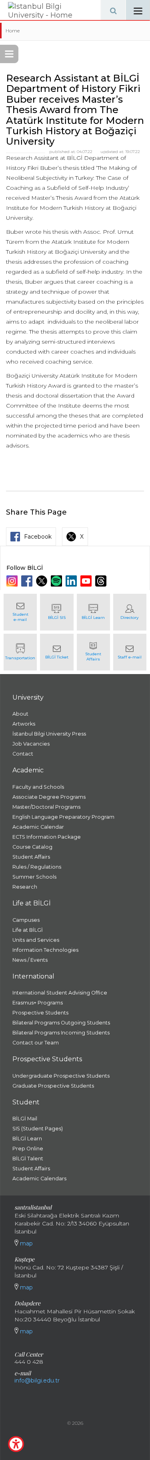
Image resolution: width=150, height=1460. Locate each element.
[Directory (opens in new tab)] (129, 612)
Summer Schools (34, 877)
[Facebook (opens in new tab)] (27, 581)
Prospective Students (40, 1013)
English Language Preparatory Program (63, 817)
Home (13, 31)
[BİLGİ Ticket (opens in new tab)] (56, 652)
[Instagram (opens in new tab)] (13, 581)
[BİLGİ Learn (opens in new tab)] (93, 612)
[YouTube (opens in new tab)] (87, 581)
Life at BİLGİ (27, 930)
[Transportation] (20, 652)
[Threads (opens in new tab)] (101, 581)
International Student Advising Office (59, 993)
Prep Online (27, 1149)
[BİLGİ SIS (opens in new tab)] (56, 612)
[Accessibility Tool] (16, 1444)
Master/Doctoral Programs (46, 807)
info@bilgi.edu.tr (37, 1380)
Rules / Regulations (36, 867)
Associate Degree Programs (49, 797)
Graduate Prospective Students (53, 1086)
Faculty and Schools (38, 787)
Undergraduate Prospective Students (61, 1076)
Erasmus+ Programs (37, 1003)
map (25, 1243)
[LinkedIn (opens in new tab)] (72, 581)
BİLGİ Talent (27, 1159)
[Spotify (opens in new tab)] (57, 581)
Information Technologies (45, 950)
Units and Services (35, 940)
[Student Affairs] (93, 652)
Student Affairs (31, 857)
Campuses (26, 920)
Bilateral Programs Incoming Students (61, 1033)
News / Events (30, 960)
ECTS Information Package (46, 837)
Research (24, 887)
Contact (22, 754)
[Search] (113, 10)
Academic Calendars (39, 1179)
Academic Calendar (38, 827)
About (20, 714)
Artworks (23, 724)
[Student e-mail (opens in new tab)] (20, 612)
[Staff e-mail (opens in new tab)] (129, 652)
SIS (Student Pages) (37, 1129)
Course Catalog (32, 847)
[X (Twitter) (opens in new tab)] (42, 581)
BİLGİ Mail (24, 1119)
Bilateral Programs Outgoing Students (61, 1023)
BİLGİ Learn (27, 1139)
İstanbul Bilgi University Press (49, 734)
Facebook (38, 536)
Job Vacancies (31, 744)
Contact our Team (35, 1043)
